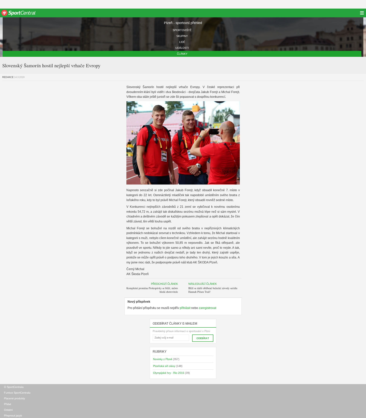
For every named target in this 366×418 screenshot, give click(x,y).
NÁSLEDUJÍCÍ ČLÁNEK (202, 283)
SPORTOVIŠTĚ (182, 30)
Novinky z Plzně (166, 359)
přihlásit (185, 308)
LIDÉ (182, 41)
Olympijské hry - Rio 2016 (171, 372)
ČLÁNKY (182, 53)
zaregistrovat (207, 308)
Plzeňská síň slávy (167, 365)
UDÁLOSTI (182, 47)
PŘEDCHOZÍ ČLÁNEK (164, 283)
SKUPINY (182, 36)
